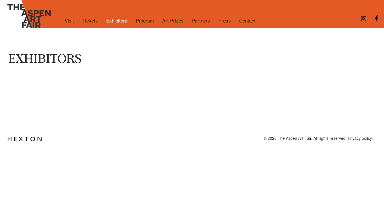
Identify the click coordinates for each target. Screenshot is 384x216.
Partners (201, 20)
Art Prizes (173, 20)
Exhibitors (116, 20)
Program (145, 20)
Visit (69, 20)
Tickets (90, 20)
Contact (247, 20)
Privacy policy (360, 138)
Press (224, 20)
